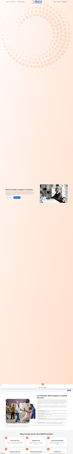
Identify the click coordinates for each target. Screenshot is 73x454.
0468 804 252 (65, 1)
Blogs (55, 1)
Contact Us (58, 1)
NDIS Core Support (43, 387)
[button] (68, 390)
